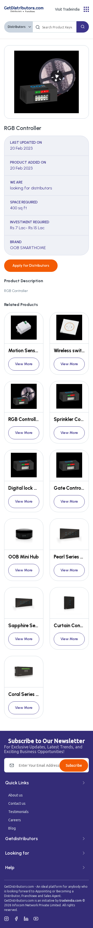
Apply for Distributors (30, 265)
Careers (14, 820)
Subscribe (74, 765)
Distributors (17, 26)
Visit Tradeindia (67, 9)
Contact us (17, 803)
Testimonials (18, 812)
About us (15, 795)
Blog (12, 828)
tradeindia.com (70, 900)
